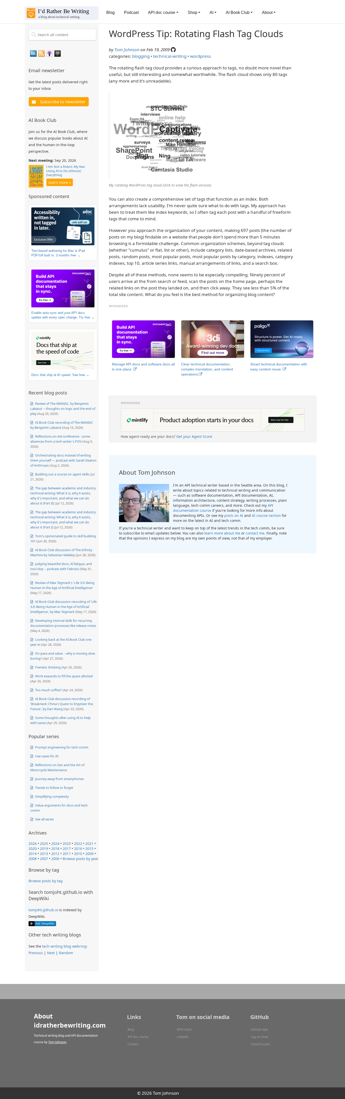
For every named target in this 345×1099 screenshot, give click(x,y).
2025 (44, 843)
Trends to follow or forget (53, 787)
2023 (67, 843)
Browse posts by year (80, 858)
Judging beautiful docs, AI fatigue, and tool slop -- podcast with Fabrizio (61, 566)
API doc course (138, 1037)
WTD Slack (184, 1029)
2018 (55, 848)
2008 (33, 858)
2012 (55, 853)
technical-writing (169, 56)
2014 (33, 853)
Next (51, 952)
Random (66, 952)
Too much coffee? (48, 690)
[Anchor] (67, 70)
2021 (89, 843)
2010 (78, 853)
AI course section (266, 515)
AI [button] (211, 12)
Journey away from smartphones (59, 778)
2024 (55, 843)
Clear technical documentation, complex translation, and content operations (207, 369)
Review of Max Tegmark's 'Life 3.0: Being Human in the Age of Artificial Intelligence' (62, 585)
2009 (89, 853)
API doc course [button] (161, 12)
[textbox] (62, 34)
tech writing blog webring (64, 946)
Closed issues (260, 1044)
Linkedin (182, 1037)
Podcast (131, 12)
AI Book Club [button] (238, 12)
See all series (44, 819)
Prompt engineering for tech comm (61, 747)
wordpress (200, 56)
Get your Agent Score (194, 436)
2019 (44, 848)
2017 (67, 848)
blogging (141, 56)
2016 (78, 848)
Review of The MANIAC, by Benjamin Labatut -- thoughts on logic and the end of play (62, 408)
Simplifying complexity (51, 796)
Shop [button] (192, 12)
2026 (33, 843)
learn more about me (222, 533)
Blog (110, 12)
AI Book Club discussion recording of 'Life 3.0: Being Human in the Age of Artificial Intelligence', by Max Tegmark (63, 606)
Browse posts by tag (46, 880)
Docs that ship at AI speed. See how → (60, 375)
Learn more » (59, 182)
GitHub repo (259, 1029)
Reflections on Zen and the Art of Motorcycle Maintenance (57, 767)
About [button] (267, 12)
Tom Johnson (126, 49)
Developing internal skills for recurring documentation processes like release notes (63, 623)
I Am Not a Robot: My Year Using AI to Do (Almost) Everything (65, 171)
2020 (33, 848)
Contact (133, 1044)
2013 (44, 853)
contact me (255, 533)
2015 (89, 848)
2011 (67, 853)
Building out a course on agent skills (61, 474)
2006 (55, 858)
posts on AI (233, 515)
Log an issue (259, 1037)
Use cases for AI (46, 756)
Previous (36, 952)
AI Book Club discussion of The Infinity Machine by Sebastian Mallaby (61, 552)
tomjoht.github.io (43, 909)
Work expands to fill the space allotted (63, 676)
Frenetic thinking (47, 667)
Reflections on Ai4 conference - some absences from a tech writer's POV (60, 439)
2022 (78, 843)
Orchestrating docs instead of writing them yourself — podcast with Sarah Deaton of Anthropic (63, 460)
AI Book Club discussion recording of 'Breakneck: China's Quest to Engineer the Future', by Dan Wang (61, 703)
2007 (44, 858)
